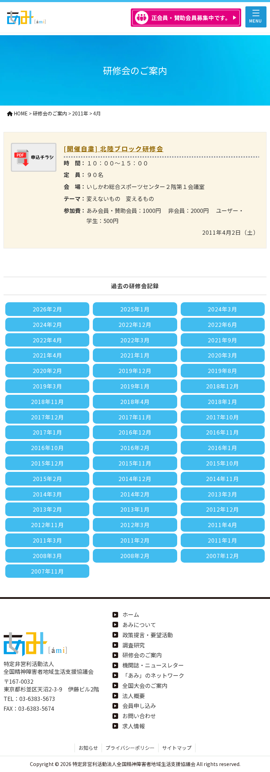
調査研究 (133, 645)
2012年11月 (47, 524)
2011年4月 (222, 524)
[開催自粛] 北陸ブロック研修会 (113, 148)
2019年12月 (135, 370)
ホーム (130, 614)
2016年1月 (222, 447)
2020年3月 (222, 355)
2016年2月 (135, 447)
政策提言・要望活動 (147, 635)
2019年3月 (47, 386)
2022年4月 (47, 340)
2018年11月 (47, 401)
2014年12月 (135, 478)
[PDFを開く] (34, 166)
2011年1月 (222, 540)
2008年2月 (135, 555)
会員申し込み (139, 705)
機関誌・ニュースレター (153, 665)
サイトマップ (177, 747)
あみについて (139, 624)
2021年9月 (222, 340)
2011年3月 (47, 540)
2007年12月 (222, 555)
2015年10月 (222, 463)
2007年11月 (47, 571)
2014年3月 (47, 494)
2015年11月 (135, 463)
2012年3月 (135, 524)
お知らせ (88, 747)
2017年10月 (222, 417)
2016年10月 (47, 447)
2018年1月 (222, 401)
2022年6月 (222, 324)
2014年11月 (222, 478)
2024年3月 (222, 309)
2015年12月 (47, 463)
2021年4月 (47, 355)
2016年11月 (222, 432)
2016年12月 (135, 432)
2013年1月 (135, 509)
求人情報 (133, 726)
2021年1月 (135, 355)
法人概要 (133, 695)
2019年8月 (222, 370)
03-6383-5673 (37, 698)
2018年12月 (222, 386)
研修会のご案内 (142, 655)
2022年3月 (135, 340)
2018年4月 (135, 401)
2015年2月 (47, 478)
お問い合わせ (139, 715)
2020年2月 (47, 370)
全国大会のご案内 (144, 685)
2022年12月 (135, 324)
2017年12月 (47, 417)
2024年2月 (47, 324)
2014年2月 (135, 494)
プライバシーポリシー (130, 747)
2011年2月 (135, 540)
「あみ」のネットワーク (153, 675)
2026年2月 (47, 309)
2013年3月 (222, 494)
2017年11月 (135, 417)
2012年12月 (222, 509)
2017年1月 (47, 432)
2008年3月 (47, 555)
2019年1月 (135, 386)
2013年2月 (47, 509)
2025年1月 (135, 309)
